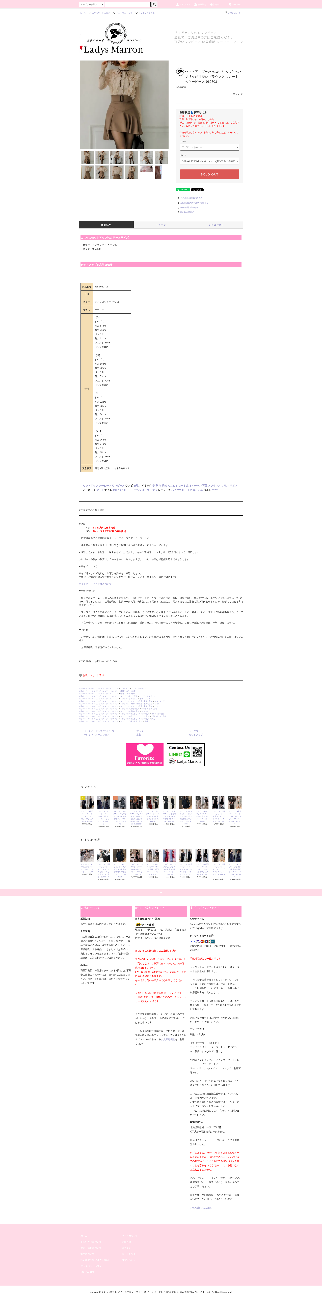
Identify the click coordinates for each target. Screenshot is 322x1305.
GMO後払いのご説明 (201, 1207)
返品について (87, 1254)
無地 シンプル (145, 699)
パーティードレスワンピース (99, 731)
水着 (138, 734)
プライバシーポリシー (92, 1266)
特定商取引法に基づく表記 (94, 1260)
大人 (154, 490)
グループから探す (124, 13)
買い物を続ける (187, 212)
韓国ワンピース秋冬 (128, 694)
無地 (136, 485)
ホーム (83, 13)
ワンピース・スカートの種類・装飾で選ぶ (136, 701)
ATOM (90, 1272)
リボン (233, 485)
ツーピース (105, 485)
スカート (128, 490)
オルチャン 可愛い (158, 714)
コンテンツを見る (147, 13)
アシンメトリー (143, 490)
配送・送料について (91, 1248)
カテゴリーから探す (101, 13)
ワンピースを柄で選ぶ (128, 699)
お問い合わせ (234, 13)
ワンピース (118, 485)
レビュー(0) (216, 224)
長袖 (164, 485)
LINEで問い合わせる (189, 207)
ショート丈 (182, 485)
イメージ (161, 224)
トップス (193, 731)
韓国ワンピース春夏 (128, 691)
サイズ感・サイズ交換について (95, 584)
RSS (82, 1272)
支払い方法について (91, 1241)
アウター (141, 731)
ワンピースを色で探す (128, 696)
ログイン (218, 4)
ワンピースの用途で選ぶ (129, 709)
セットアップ (90, 485)
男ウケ (215, 490)
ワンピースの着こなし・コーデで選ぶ (134, 714)
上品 (189, 490)
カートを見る (129, 1254)
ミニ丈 (171, 485)
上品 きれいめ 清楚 (158, 716)
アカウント (185, 4)
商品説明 (106, 224)
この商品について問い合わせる (194, 203)
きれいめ (198, 490)
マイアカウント (130, 1235)
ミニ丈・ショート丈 (138, 689)
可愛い (206, 485)
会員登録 (202, 4)
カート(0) (236, 4)
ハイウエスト (178, 490)
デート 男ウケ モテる (149, 709)
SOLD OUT (210, 174)
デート (100, 490)
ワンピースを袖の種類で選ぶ (131, 721)
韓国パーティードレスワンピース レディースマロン (98, 689)
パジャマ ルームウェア (97, 734)
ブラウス (216, 485)
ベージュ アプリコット (148, 696)
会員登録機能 (168, 1039)
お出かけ (118, 490)
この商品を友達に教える (191, 198)
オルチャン (195, 485)
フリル (225, 485)
